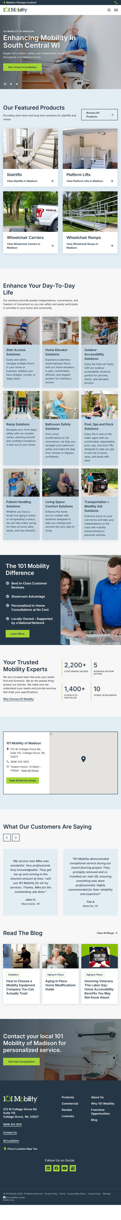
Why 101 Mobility (103, 1103)
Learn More (17, 633)
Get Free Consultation (21, 1061)
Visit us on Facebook (56, 1168)
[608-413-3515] (116, 2)
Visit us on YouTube (64, 1168)
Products (68, 1097)
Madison (11, 2)
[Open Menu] (116, 10)
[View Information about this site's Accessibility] (17, 1198)
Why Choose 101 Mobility (18, 699)
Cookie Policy (94, 1193)
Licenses (68, 1116)
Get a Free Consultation (22, 67)
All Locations (11, 1140)
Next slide (16, 837)
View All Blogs (105, 933)
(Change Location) (26, 2)
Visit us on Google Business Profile (73, 1168)
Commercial (70, 1103)
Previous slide (7, 837)
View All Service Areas (22, 780)
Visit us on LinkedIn (48, 1168)
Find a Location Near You (22, 1148)
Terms (63, 1193)
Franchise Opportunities (100, 1111)
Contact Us (10, 1132)
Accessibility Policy (76, 1193)
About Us (97, 1097)
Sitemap (106, 1193)
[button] (5, 84)
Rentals (67, 1109)
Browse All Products (92, 114)
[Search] (108, 10)
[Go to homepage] (15, 10)
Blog (94, 1119)
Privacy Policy (51, 1193)
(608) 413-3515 (12, 1124)
